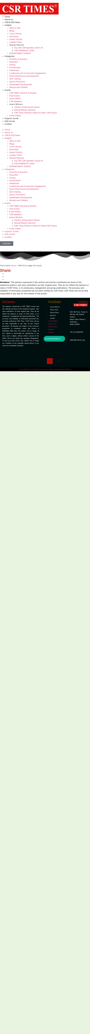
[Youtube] (59, 354)
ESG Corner (10, 121)
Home (7, 16)
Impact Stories (15, 39)
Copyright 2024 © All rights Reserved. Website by (45, 369)
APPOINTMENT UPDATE (20, 53)
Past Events (14, 96)
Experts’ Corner (12, 118)
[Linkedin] (50, 347)
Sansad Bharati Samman (25, 110)
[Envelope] (59, 361)
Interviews (13, 36)
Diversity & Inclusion (18, 59)
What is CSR (14, 28)
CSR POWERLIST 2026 (24, 50)
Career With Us (55, 307)
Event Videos (15, 115)
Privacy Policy (54, 312)
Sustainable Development (20, 84)
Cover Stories (15, 33)
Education (13, 62)
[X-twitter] (50, 354)
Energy (12, 64)
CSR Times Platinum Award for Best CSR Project (35, 113)
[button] (45, 126)
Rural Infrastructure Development (24, 76)
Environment (15, 67)
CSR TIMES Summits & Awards (22, 93)
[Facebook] (59, 347)
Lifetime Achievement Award (26, 107)
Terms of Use (54, 310)
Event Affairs (15, 98)
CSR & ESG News (12, 22)
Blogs (11, 31)
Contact (8, 124)
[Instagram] (50, 361)
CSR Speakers (15, 101)
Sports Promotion (17, 81)
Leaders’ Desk (15, 42)
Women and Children (18, 87)
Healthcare (14, 70)
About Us (9, 19)
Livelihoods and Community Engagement (27, 73)
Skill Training (15, 79)
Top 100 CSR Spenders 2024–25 (28, 48)
